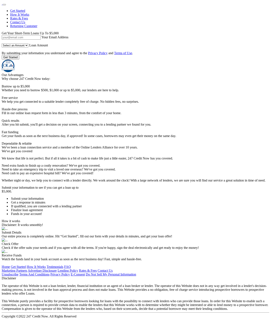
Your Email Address (54, 37)
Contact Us (17, 22)
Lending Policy (68, 270)
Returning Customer (23, 26)
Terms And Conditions (34, 274)
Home (6, 267)
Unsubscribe (10, 274)
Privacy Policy (98, 53)
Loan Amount (38, 45)
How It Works (19, 14)
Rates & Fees (19, 18)
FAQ (67, 267)
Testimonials (55, 267)
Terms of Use (123, 53)
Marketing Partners (14, 270)
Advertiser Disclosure (42, 270)
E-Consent (78, 274)
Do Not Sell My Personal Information (111, 274)
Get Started (17, 10)
